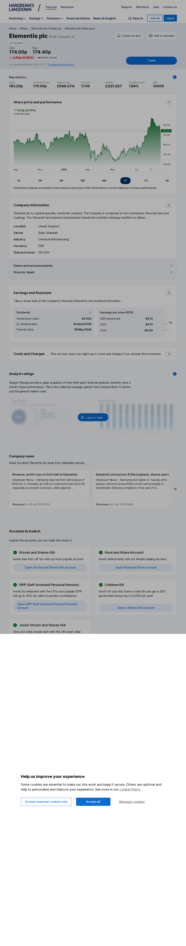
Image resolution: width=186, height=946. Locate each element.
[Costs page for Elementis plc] (93, 354)
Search (138, 18)
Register (126, 7)
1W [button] (40, 180)
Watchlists (142, 7)
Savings (34, 18)
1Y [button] (125, 180)
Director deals (24, 272)
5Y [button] (146, 180)
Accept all (93, 801)
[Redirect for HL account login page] (93, 417)
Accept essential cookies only (46, 801)
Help (156, 7)
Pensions (53, 18)
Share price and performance (38, 102)
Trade (151, 60)
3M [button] (83, 180)
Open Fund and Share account (136, 567)
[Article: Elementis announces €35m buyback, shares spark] (133, 489)
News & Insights (104, 18)
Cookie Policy (129, 789)
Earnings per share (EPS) (116, 312)
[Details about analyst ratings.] (175, 374)
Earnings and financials (32, 293)
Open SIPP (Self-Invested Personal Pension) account (47, 606)
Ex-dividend (16, 43)
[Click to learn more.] (175, 77)
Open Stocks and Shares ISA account (50, 567)
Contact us (170, 7)
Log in (170, 18)
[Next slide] (166, 322)
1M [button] (61, 180)
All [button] (167, 180)
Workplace (67, 7)
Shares (24, 28)
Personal (51, 7)
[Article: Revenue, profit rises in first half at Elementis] (49, 489)
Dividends (23, 312)
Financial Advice (78, 18)
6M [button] (104, 180)
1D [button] (18, 180)
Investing (15, 18)
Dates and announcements (33, 265)
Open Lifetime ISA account (135, 608)
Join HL (155, 18)
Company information (31, 205)
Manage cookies (132, 802)
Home (13, 28)
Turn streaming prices (61, 64)
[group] (93, 180)
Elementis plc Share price (80, 28)
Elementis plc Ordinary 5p (46, 28)
